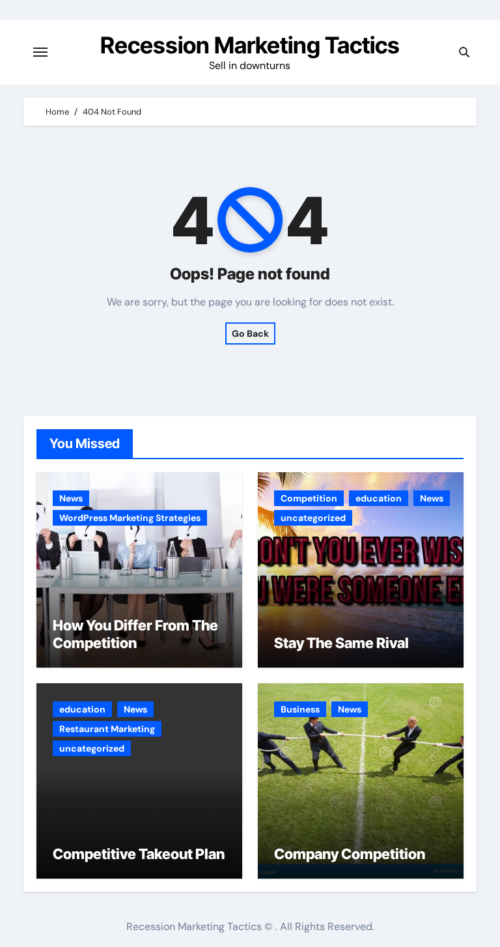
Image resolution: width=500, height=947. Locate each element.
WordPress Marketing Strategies (130, 518)
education (378, 498)
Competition (309, 498)
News (71, 498)
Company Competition (349, 853)
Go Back (250, 333)
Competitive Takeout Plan (139, 853)
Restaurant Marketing (107, 729)
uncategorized (313, 518)
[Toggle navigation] (40, 52)
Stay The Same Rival (341, 642)
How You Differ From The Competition (135, 634)
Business (300, 709)
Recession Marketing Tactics (250, 45)
